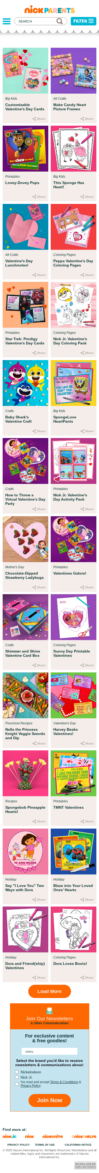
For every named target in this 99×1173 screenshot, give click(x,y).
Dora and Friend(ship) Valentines (25, 965)
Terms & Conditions (64, 1082)
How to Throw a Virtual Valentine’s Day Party (25, 499)
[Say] (25, 851)
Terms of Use (45, 1144)
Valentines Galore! (69, 573)
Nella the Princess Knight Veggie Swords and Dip (25, 733)
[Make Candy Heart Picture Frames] (73, 71)
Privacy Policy (31, 1086)
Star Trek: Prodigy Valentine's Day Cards (24, 341)
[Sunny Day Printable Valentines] (73, 617)
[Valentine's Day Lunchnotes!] (25, 227)
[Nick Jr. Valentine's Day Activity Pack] (73, 461)
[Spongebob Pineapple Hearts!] (25, 773)
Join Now (49, 1100)
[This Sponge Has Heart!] (73, 149)
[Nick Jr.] (9, 1136)
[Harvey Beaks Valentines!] (73, 695)
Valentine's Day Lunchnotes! (19, 263)
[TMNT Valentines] (73, 773)
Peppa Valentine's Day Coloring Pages (73, 263)
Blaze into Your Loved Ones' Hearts (73, 887)
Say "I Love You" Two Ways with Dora (24, 887)
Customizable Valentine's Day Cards (24, 107)
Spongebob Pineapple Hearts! (25, 809)
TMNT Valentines (68, 807)
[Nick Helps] (84, 1136)
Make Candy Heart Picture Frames (69, 107)
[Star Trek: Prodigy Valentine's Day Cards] (25, 305)
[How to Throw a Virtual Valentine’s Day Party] (25, 461)
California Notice (78, 1144)
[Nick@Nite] (53, 1136)
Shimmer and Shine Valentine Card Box (22, 653)
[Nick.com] (29, 1136)
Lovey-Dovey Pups (22, 183)
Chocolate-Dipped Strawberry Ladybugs (24, 575)
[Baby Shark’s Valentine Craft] (25, 383)
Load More (49, 991)
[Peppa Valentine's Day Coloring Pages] (73, 227)
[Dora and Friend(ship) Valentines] (25, 929)
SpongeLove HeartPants (64, 419)
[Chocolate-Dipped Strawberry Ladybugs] (25, 539)
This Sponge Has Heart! (68, 185)
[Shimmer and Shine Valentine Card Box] (25, 617)
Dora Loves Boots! (70, 963)
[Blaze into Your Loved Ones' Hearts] (73, 851)
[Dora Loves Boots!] (73, 929)
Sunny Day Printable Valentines (71, 653)
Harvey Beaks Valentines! (65, 731)
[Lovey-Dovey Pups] (25, 149)
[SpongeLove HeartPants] (73, 383)
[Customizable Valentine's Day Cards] (25, 71)
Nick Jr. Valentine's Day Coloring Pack (70, 341)
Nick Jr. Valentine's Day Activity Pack (70, 497)
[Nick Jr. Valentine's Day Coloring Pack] (73, 305)
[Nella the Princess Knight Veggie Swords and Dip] (25, 695)
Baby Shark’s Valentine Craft (18, 419)
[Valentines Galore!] (73, 539)
